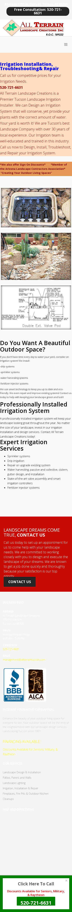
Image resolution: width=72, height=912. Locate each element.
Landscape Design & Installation (22, 772)
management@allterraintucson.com (24, 659)
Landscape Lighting (14, 783)
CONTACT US (19, 581)
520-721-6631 (11, 649)
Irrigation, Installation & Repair (20, 788)
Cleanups (8, 799)
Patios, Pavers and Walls (17, 777)
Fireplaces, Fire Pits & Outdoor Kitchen (25, 793)
